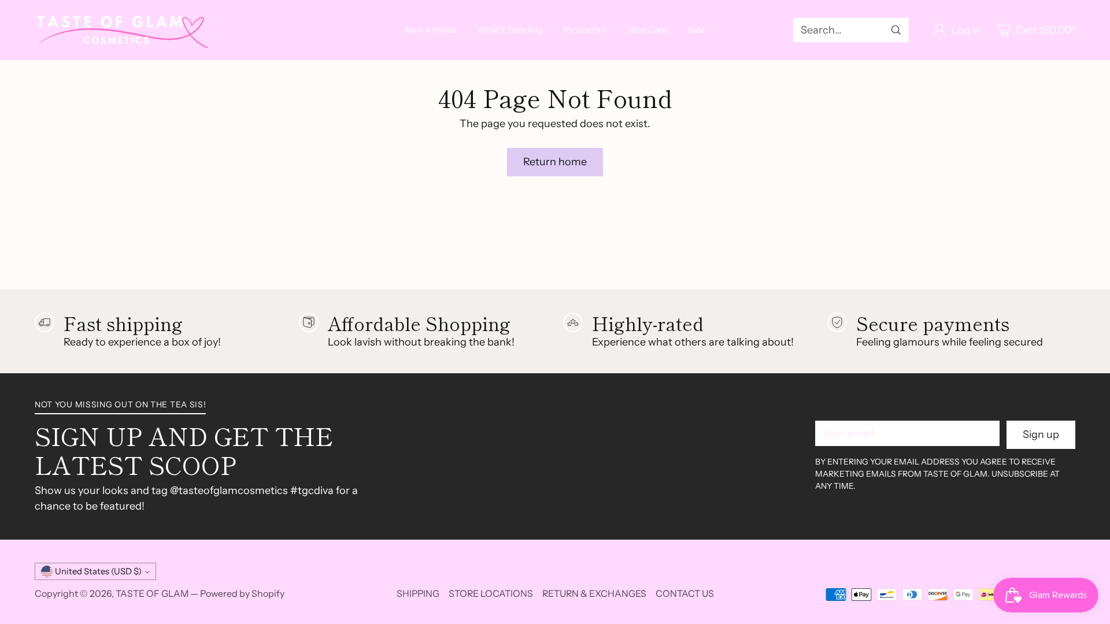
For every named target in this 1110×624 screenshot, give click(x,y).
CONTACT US (685, 593)
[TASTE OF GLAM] (121, 30)
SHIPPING (418, 593)
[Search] (896, 30)
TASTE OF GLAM (152, 593)
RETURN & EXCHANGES (594, 593)
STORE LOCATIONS (491, 593)
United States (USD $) (98, 571)
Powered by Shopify (242, 593)
